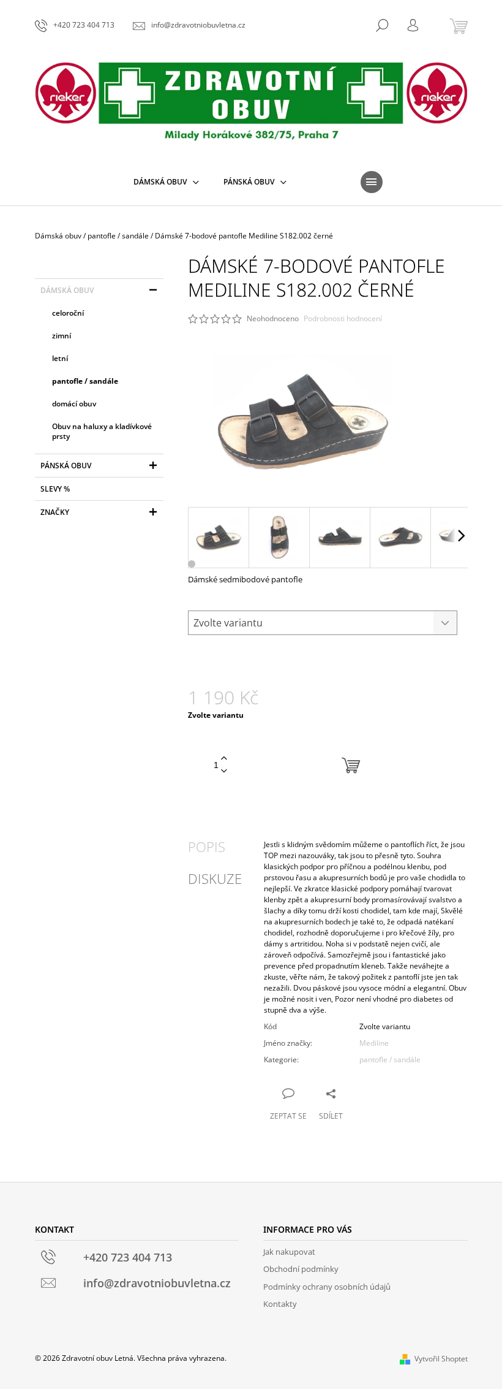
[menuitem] (166, 182)
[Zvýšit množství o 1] (224, 758)
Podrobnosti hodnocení (343, 319)
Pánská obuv (65, 465)
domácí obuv (74, 403)
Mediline (374, 1043)
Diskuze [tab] (215, 878)
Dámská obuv (67, 290)
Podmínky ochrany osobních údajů (327, 1286)
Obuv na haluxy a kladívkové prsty (102, 431)
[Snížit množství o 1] (224, 771)
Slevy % (55, 489)
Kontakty (280, 1303)
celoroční (68, 313)
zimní (61, 335)
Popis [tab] (206, 846)
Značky (54, 512)
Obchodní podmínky (301, 1268)
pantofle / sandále (85, 381)
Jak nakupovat (289, 1251)
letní (60, 358)
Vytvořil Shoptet (441, 1358)
